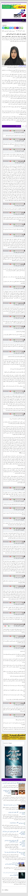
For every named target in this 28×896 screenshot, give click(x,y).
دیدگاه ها (23, 126)
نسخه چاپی (4, 25)
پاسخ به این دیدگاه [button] (5, 130)
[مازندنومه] (19, 13)
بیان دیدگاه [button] (18, 126)
